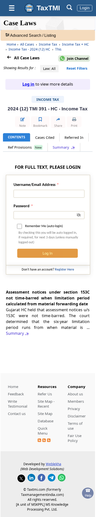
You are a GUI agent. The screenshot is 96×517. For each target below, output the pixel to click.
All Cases (27, 44)
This (57, 49)
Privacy (74, 408)
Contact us (17, 413)
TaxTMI (48, 8)
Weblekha (53, 464)
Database (45, 420)
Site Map (45, 413)
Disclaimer (77, 416)
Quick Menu (43, 431)
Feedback (16, 393)
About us (75, 393)
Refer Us (45, 393)
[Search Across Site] (69, 9)
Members (76, 401)
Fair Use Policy (74, 438)
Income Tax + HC (75, 44)
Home (11, 44)
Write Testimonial (17, 404)
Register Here (64, 269)
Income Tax (48, 44)
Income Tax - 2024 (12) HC (29, 49)
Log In (47, 253)
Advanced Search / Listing (32, 35)
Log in (28, 84)
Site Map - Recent (46, 404)
